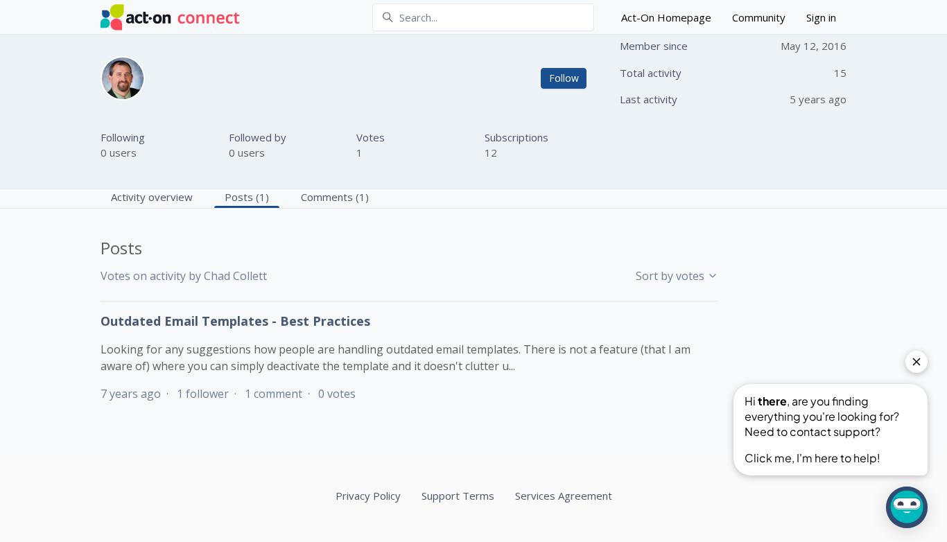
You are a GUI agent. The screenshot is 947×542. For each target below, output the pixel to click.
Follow (564, 78)
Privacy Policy (368, 495)
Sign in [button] (821, 17)
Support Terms (458, 495)
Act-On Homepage (666, 17)
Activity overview (152, 197)
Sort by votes (671, 275)
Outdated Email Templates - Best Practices (235, 321)
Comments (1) (335, 197)
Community (758, 17)
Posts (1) (247, 197)
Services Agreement (563, 495)
